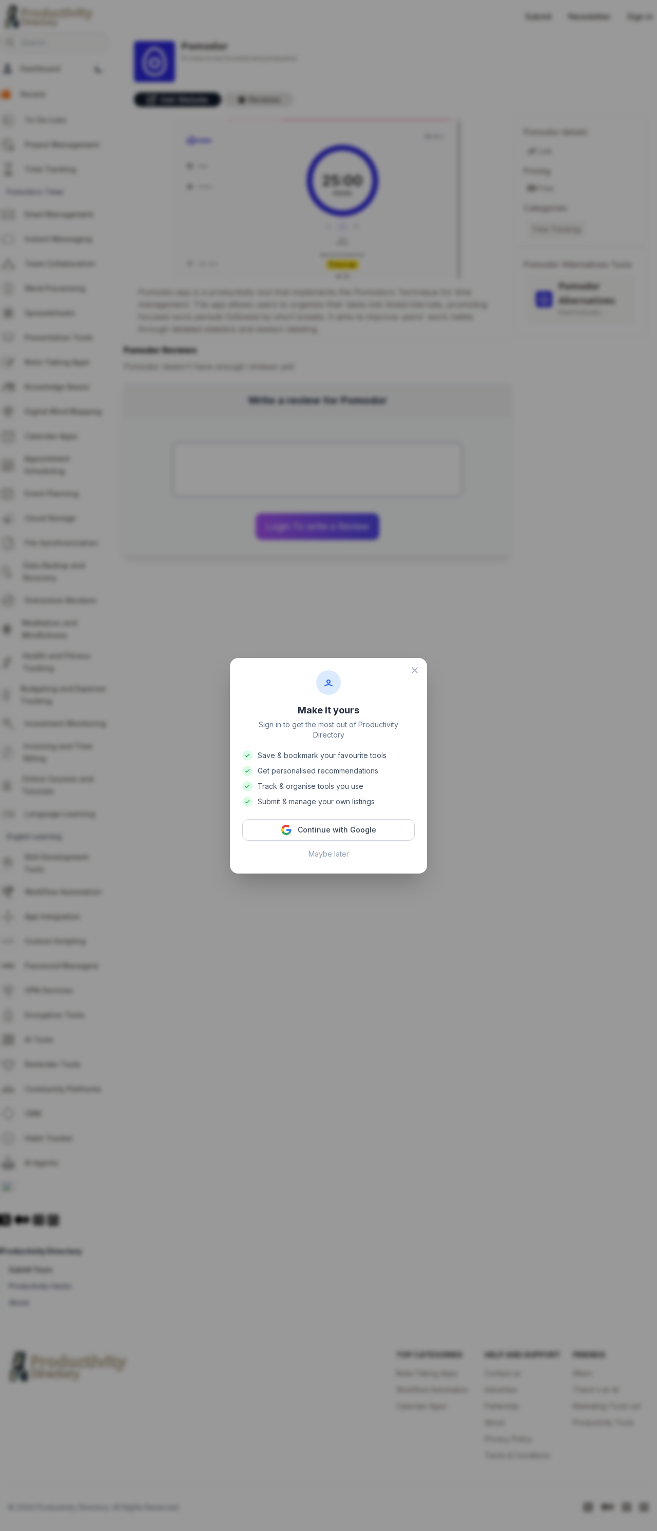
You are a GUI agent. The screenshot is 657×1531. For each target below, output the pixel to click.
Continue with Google (337, 829)
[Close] (415, 670)
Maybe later (328, 853)
